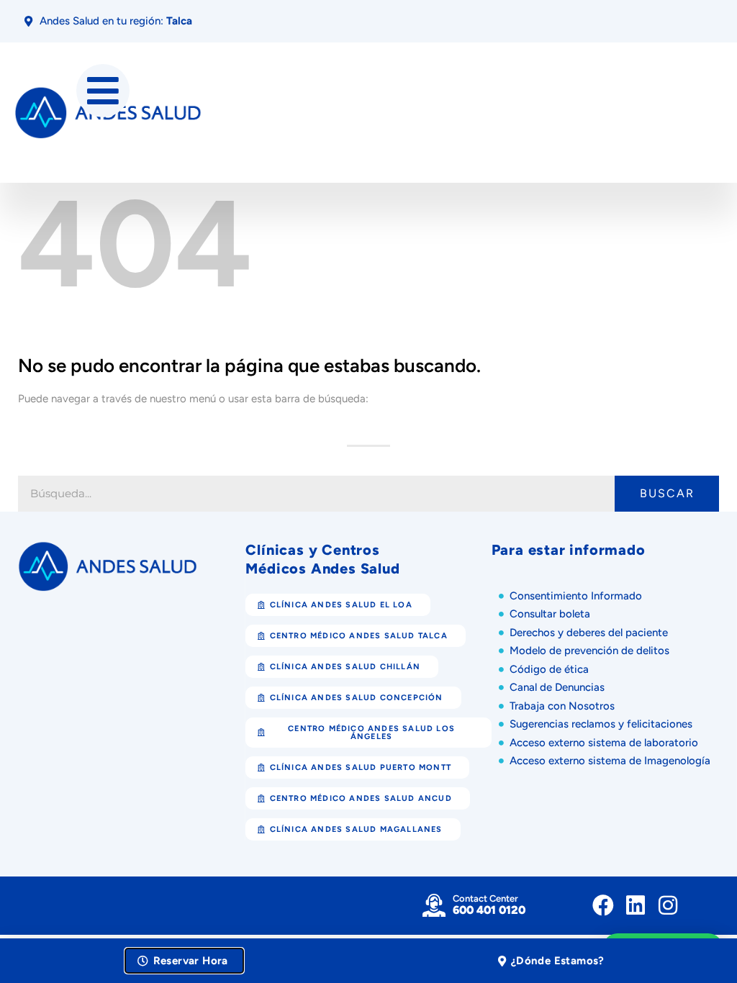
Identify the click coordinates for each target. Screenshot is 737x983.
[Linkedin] (635, 905)
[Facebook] (603, 905)
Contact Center (485, 898)
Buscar (667, 493)
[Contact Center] (434, 905)
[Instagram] (668, 905)
